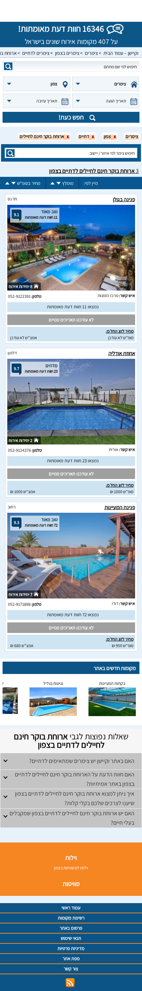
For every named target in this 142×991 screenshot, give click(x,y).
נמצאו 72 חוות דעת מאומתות (73, 615)
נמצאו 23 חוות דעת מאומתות (73, 461)
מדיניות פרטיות (71, 948)
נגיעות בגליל (53, 683)
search (8, 66)
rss (70, 982)
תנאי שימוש (71, 938)
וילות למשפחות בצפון (71, 867)
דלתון (12, 353)
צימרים (91, 53)
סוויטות (71, 884)
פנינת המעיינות (119, 507)
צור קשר (71, 969)
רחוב (12, 506)
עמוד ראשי (71, 908)
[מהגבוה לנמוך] (58, 183)
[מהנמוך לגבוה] (52, 183)
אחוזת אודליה (122, 353)
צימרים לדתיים (36, 53)
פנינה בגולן (124, 199)
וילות (71, 857)
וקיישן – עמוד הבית (120, 53)
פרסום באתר (71, 928)
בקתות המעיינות (112, 683)
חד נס (12, 199)
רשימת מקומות (71, 918)
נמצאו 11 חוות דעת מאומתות (73, 307)
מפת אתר (71, 958)
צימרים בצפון (67, 53)
